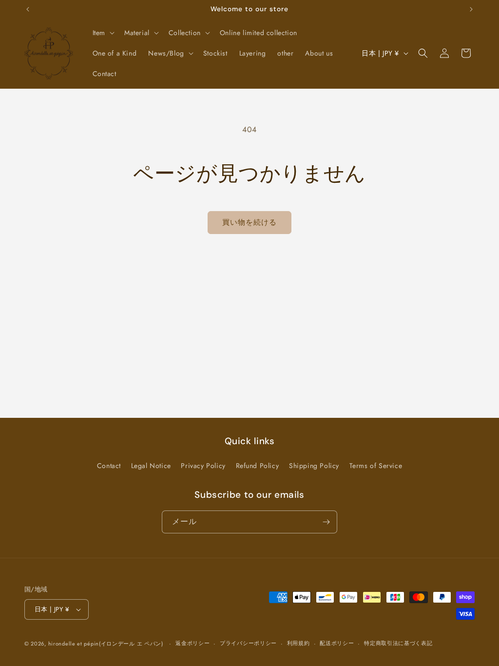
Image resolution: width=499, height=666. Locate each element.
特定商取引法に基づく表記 (398, 643)
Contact (109, 465)
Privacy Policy (203, 465)
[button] (102, 32)
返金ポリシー (192, 643)
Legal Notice (151, 465)
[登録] (326, 521)
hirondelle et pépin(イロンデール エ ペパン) (105, 643)
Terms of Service (376, 465)
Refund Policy (257, 465)
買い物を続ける (249, 222)
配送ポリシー (337, 643)
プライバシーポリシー (248, 643)
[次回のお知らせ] (471, 9)
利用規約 (298, 643)
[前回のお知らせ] (27, 9)
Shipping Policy (314, 465)
